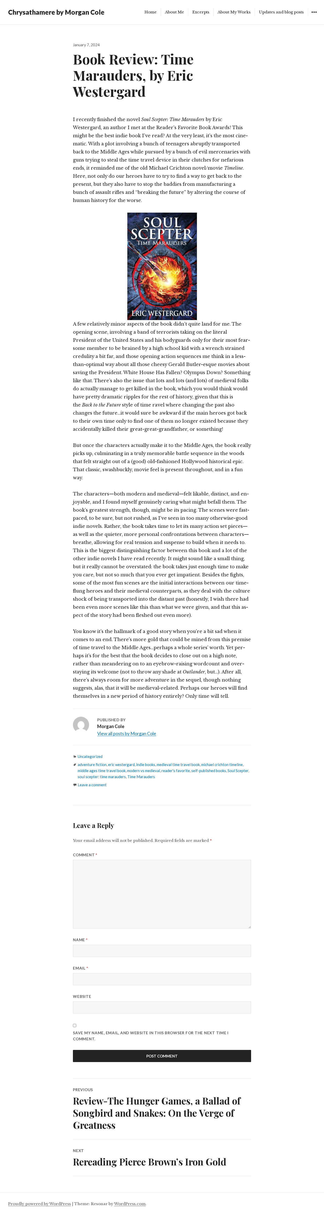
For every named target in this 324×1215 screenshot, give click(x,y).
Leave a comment (92, 784)
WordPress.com (130, 1203)
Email (80, 968)
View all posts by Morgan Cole (126, 733)
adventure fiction (92, 764)
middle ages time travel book (102, 770)
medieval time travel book (178, 764)
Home (151, 12)
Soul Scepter (238, 770)
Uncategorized (90, 756)
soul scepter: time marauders (102, 776)
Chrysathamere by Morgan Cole (56, 12)
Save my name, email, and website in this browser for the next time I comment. (151, 1035)
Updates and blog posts (281, 12)
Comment (85, 854)
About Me (174, 12)
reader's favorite (175, 770)
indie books (145, 764)
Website (82, 996)
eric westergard (121, 764)
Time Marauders (141, 776)
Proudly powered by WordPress (39, 1203)
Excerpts (200, 12)
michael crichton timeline (222, 764)
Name (80, 939)
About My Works (234, 12)
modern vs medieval (143, 770)
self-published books (208, 770)
